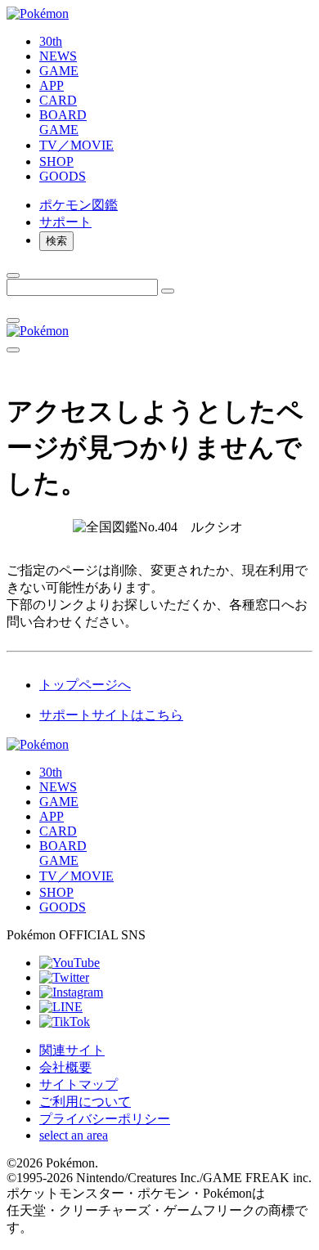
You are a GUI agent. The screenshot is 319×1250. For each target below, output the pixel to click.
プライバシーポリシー (104, 1119)
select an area (73, 1135)
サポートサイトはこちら (111, 715)
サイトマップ (78, 1084)
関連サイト (72, 1050)
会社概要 (65, 1067)
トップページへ (85, 685)
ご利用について (85, 1102)
